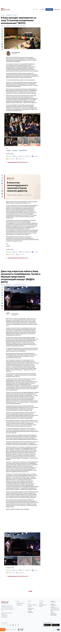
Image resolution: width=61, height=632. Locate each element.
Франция (8, 150)
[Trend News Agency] (4, 602)
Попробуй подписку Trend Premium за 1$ (17, 162)
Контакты (30, 606)
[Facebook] (5, 625)
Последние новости (20, 603)
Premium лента (19, 604)
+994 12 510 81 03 (4, 615)
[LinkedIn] (16, 625)
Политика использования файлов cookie (54, 614)
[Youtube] (10, 625)
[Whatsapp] (2, 625)
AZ (56, 629)
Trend (19, 64)
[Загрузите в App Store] (47, 625)
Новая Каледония (22, 150)
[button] (2, 29)
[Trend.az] (5, 9)
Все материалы (14, 315)
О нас (29, 603)
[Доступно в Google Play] (56, 625)
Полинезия (15, 150)
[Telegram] (13, 625)
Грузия (8, 246)
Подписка (41, 603)
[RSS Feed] (18, 625)
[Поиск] (33, 9)
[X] (8, 625)
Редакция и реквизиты (32, 604)
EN (54, 629)
